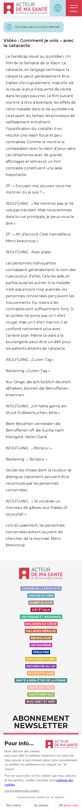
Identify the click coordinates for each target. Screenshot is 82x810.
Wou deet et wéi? (41, 701)
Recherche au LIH (40, 666)
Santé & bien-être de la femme (41, 680)
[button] (74, 8)
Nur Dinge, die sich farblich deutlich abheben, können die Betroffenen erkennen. (38, 388)
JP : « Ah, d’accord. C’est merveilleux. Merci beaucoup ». (39, 237)
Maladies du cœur (41, 624)
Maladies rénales (41, 631)
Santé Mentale (41, 694)
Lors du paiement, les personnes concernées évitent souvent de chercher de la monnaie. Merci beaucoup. (35, 535)
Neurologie (41, 638)
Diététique (41, 609)
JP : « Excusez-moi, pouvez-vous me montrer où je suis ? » (38, 189)
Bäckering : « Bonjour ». (27, 459)
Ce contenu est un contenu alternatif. (37, 26)
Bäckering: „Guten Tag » (28, 371)
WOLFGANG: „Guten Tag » (30, 359)
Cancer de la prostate (41, 588)
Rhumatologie (41, 673)
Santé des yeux (41, 687)
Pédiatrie (41, 652)
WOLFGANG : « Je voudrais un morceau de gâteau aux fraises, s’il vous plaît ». (36, 508)
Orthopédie (41, 645)
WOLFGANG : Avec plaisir (28, 252)
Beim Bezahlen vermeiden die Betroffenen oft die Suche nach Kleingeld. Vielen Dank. (35, 430)
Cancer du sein (41, 595)
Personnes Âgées (40, 659)
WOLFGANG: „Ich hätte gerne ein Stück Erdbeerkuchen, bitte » (36, 409)
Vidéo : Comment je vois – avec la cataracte (38, 43)
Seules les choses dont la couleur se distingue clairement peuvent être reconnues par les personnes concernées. (39, 480)
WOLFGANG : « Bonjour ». (29, 448)
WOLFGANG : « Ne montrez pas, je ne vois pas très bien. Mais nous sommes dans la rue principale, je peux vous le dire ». (40, 213)
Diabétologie (40, 602)
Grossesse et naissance (41, 616)
